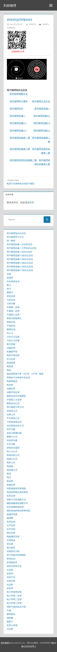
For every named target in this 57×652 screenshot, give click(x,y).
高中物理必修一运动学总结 (19, 244)
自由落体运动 (13, 281)
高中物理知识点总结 (16, 233)
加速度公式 (12, 410)
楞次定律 (11, 532)
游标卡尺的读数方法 (16, 499)
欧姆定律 (11, 484)
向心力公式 (12, 451)
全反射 (10, 569)
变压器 (10, 544)
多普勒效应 (12, 562)
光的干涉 (11, 577)
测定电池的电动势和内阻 (18, 510)
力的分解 (11, 303)
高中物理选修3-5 (42, 123)
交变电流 (11, 540)
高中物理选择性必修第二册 (23, 160)
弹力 (9, 288)
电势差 (10, 366)
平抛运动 (11, 325)
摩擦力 (10, 292)
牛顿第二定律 (13, 311)
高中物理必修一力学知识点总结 (21, 248)
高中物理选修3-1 (42, 115)
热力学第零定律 (14, 592)
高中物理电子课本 (19, 101)
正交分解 (11, 444)
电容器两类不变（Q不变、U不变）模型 (25, 373)
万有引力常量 (13, 340)
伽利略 (10, 617)
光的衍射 (11, 580)
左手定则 (11, 525)
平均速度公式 (13, 418)
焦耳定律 (11, 495)
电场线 (10, 466)
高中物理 (5, 643)
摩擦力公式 (12, 436)
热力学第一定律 (14, 595)
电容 (9, 370)
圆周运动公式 (13, 403)
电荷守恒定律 (13, 355)
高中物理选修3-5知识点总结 (20, 270)
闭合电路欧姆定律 (15, 507)
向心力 (10, 333)
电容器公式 (12, 470)
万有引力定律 (13, 336)
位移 (9, 274)
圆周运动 (11, 329)
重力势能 (11, 344)
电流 (9, 473)
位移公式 (11, 414)
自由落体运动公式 (15, 425)
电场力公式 (12, 458)
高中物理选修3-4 (42, 130)
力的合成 (11, 299)
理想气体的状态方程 (16, 606)
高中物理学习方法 (15, 237)
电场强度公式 (13, 455)
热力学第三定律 (14, 603)
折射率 (10, 573)
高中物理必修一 (42, 108)
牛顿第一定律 (13, 307)
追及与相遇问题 (14, 433)
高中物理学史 (16, 108)
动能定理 (11, 348)
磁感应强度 (12, 514)
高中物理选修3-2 (18, 123)
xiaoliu (32, 24)
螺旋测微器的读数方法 (17, 503)
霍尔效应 (11, 547)
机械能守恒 (12, 351)
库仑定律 (11, 359)
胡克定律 (11, 296)
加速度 (10, 277)
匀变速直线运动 (14, 421)
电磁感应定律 (13, 536)
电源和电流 (12, 381)
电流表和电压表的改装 (17, 492)
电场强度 (11, 362)
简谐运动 (11, 558)
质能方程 (11, 322)
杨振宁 (10, 621)
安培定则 (11, 521)
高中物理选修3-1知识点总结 (20, 255)
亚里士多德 (12, 625)
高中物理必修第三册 (20, 149)
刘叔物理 (9, 5)
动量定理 (11, 388)
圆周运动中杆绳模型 (16, 396)
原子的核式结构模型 (16, 555)
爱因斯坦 (11, 614)
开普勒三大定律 (14, 399)
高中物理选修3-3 (18, 130)
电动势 (10, 385)
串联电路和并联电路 (16, 488)
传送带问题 (12, 440)
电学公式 (11, 462)
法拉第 (10, 629)
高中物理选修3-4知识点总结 (20, 266)
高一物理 (11, 240)
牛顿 (9, 610)
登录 (31, 202)
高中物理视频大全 (19, 93)
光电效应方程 (13, 551)
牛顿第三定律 (13, 314)
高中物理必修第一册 (20, 137)
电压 (9, 477)
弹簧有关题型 (13, 447)
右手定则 (11, 529)
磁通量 (10, 518)
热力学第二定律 (14, 599)
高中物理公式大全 (41, 101)
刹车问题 (11, 429)
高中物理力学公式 (15, 407)
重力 (9, 285)
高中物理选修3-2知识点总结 (20, 259)
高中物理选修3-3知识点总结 (20, 262)
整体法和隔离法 (14, 318)
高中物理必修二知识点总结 (19, 251)
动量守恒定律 (13, 392)
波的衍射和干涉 (14, 566)
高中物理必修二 (17, 115)
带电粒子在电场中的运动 (18, 377)
